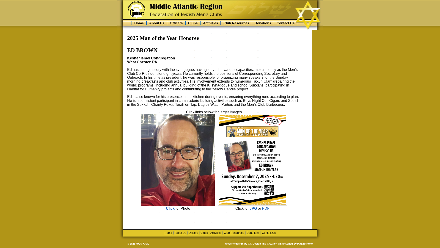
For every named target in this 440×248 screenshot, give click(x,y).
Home (139, 23)
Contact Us (285, 23)
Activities (210, 23)
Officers (176, 23)
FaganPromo (305, 243)
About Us (156, 23)
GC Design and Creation (262, 243)
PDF (266, 208)
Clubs (193, 23)
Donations (263, 23)
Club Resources (236, 23)
